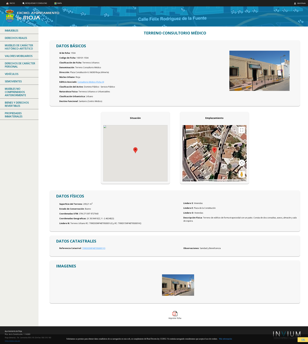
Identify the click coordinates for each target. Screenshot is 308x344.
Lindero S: (188, 203)
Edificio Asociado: (68, 82)
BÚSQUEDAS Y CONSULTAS (36, 3)
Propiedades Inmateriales (13, 114)
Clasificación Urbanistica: (72, 96)
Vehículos (11, 74)
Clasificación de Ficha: (70, 62)
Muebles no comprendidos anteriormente (15, 92)
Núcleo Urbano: (67, 77)
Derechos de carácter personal (20, 65)
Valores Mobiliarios (19, 56)
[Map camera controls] (242, 163)
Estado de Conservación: (72, 208)
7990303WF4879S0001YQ (93, 248)
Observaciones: (191, 248)
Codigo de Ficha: (67, 57)
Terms (243, 180)
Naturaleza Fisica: (68, 91)
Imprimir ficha (175, 318)
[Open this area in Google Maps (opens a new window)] (188, 179)
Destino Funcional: (68, 101)
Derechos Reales (16, 38)
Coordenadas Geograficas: (72, 218)
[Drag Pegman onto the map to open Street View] (242, 174)
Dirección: (64, 72)
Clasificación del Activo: (71, 86)
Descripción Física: (193, 217)
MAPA (59, 3)
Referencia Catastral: (70, 248)
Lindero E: (188, 208)
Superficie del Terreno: (71, 204)
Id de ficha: (64, 53)
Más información (225, 339)
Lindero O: (188, 212)
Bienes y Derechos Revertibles (17, 104)
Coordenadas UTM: (69, 213)
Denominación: (67, 67)
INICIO (12, 3)
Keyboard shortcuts (205, 180)
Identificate (301, 3)
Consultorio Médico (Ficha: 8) (91, 82)
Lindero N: (64, 223)
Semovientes (13, 81)
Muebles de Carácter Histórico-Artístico (19, 47)
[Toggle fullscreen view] (242, 130)
